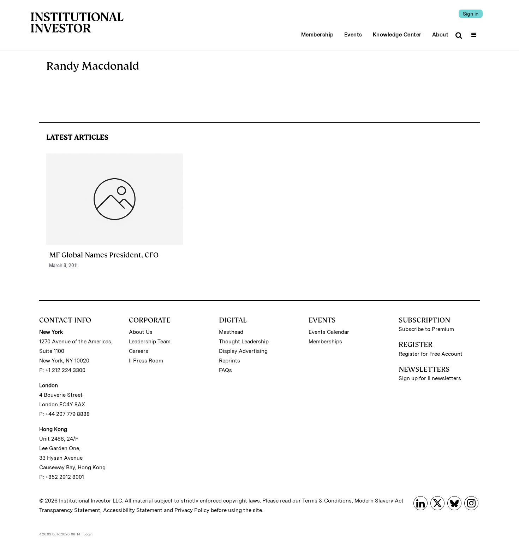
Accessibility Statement (132, 510)
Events (353, 34)
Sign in (470, 14)
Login (88, 534)
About (440, 34)
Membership (317, 34)
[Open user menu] (474, 32)
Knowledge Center (397, 34)
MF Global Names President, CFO (104, 255)
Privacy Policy (191, 510)
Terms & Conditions (327, 501)
